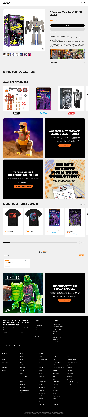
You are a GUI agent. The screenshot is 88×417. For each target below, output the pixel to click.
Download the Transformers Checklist (23, 186)
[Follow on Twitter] (6, 345)
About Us (37, 320)
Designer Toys (22, 381)
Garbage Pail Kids (42, 387)
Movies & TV (48, 2)
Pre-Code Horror (56, 385)
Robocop (54, 393)
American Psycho (42, 354)
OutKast (54, 379)
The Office (55, 378)
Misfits (54, 368)
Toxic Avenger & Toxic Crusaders (72, 368)
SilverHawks (69, 354)
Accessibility (55, 341)
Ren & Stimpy (55, 390)
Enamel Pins (22, 384)
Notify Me (67, 25)
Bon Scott (40, 364)
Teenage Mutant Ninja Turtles (72, 362)
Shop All (24, 2)
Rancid (54, 387)
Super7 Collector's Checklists (58, 329)
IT (39, 401)
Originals (54, 2)
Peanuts (54, 382)
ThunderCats (69, 367)
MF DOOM (55, 364)
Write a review (82, 255)
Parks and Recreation (56, 381)
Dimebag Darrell (41, 376)
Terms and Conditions (57, 337)
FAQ (53, 333)
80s (2, 356)
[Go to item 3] (13, 54)
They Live (68, 364)
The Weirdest (69, 379)
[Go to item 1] (5, 54)
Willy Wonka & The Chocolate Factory (73, 382)
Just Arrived (4, 368)
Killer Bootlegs (55, 354)
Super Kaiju (22, 370)
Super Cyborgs (17, 8)
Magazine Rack (38, 334)
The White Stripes (70, 381)
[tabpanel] (44, 263)
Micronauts (55, 365)
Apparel (63, 2)
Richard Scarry (55, 392)
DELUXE (21, 361)
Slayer (68, 356)
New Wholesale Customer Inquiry (58, 327)
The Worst (69, 384)
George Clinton (41, 390)
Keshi (21, 385)
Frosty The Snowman (42, 385)
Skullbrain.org (38, 336)
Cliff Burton (41, 368)
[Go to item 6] (25, 54)
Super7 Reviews (38, 329)
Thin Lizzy (69, 365)
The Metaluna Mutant (56, 362)
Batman (40, 356)
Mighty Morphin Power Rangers (58, 367)
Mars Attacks (55, 361)
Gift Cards (3, 361)
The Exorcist (41, 384)
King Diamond (41, 404)
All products (5, 8)
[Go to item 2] (9, 54)
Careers (54, 335)
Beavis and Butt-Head (43, 359)
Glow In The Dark (5, 362)
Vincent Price (69, 376)
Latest (35, 2)
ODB (54, 376)
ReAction (22, 356)
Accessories (22, 378)
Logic (54, 359)
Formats (59, 2)
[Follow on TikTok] (17, 345)
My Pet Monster (56, 373)
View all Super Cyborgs (64, 300)
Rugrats (54, 398)
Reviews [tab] (6, 255)
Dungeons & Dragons (42, 381)
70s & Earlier (4, 354)
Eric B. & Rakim (41, 382)
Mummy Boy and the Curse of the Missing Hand (41, 325)
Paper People (22, 387)
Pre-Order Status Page (57, 322)
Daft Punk (40, 373)
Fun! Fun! (22, 362)
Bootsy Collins (41, 365)
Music (38, 2)
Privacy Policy (55, 339)
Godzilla (40, 395)
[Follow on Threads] (11, 345)
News (36, 327)
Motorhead (55, 370)
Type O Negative (70, 373)
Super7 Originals (4, 367)
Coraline (40, 370)
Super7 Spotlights (38, 331)
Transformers (11, 8)
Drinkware (22, 382)
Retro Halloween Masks (24, 390)
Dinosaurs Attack (42, 378)
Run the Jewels (55, 399)
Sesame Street (55, 404)
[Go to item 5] (21, 54)
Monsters (43, 2)
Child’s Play (41, 367)
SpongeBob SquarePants (71, 359)
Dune (40, 379)
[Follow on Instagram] (9, 345)
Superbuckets (22, 392)
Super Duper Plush (23, 368)
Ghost (40, 392)
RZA (53, 401)
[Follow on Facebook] (4, 345)
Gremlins (40, 396)
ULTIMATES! (29, 2)
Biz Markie (41, 361)
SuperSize (22, 373)
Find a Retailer (38, 322)
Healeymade (41, 398)
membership (60, 32)
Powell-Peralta (55, 384)
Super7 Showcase (38, 332)
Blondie (40, 362)
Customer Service (56, 324)
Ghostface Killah (42, 393)
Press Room (55, 331)
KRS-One (54, 356)
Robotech (54, 395)
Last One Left (4, 370)
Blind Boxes (22, 354)
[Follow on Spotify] (19, 345)
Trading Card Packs (23, 376)
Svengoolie (69, 361)
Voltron (68, 378)
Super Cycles (22, 367)
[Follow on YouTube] (14, 345)
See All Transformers (64, 145)
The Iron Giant (41, 399)
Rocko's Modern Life (56, 396)
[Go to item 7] (29, 54)
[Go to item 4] (17, 54)
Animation (3, 359)
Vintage (21, 364)
